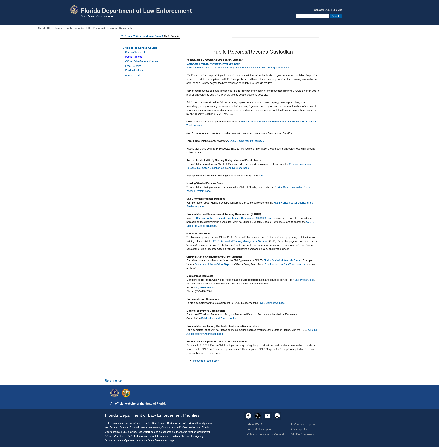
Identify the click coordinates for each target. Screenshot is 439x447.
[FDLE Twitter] (258, 416)
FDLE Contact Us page (272, 303)
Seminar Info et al (135, 52)
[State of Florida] (127, 393)
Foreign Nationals (135, 70)
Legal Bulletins (133, 66)
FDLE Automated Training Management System (240, 241)
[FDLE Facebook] (248, 416)
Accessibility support (259, 429)
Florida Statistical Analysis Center (282, 260)
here (263, 175)
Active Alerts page (238, 167)
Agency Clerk (132, 75)
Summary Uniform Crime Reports (214, 264)
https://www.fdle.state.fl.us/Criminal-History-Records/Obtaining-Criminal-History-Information (237, 67)
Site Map (337, 10)
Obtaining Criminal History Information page (213, 63)
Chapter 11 (120, 436)
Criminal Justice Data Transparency (285, 264)
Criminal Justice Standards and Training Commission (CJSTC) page (234, 218)
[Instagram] (277, 416)
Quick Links (126, 28)
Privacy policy (299, 429)
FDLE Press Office (303, 279)
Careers (58, 28)
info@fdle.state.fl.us (205, 287)
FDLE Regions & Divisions (101, 28)
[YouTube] (267, 416)
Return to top (113, 380)
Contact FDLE (322, 10)
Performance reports (303, 424)
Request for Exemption (206, 360)
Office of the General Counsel (148, 36)
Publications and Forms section (218, 318)
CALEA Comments (302, 434)
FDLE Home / (127, 36)
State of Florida (155, 403)
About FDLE (45, 28)
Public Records (75, 28)
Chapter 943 (204, 431)
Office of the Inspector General (265, 434)
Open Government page (161, 440)
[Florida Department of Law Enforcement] (115, 393)
